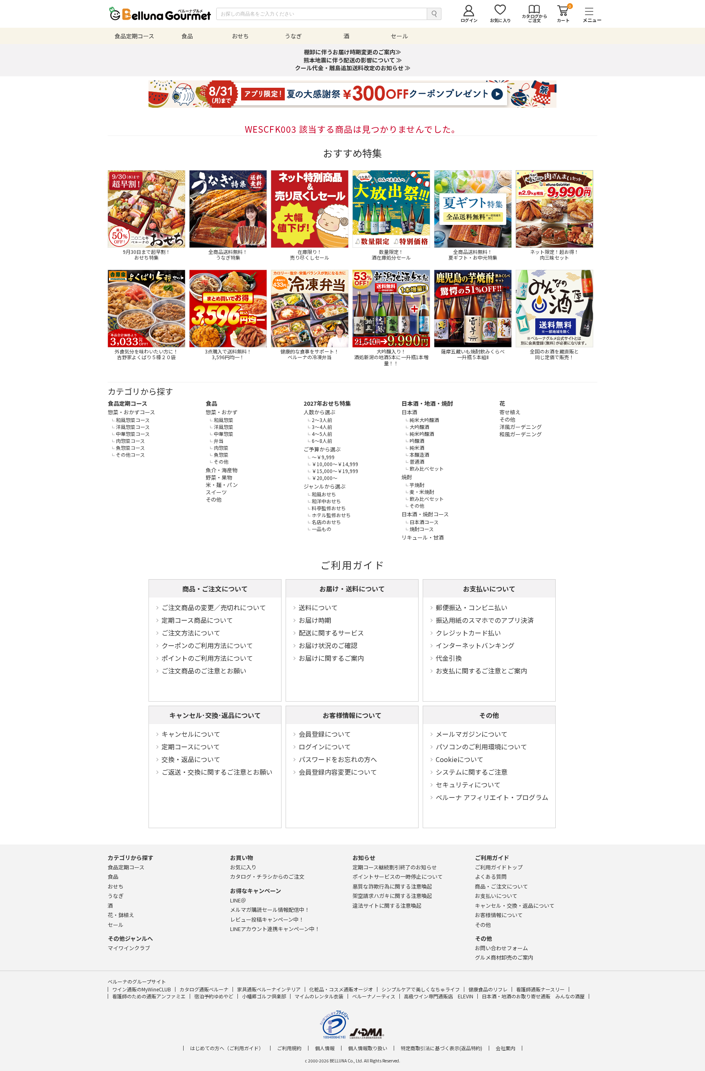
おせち (116, 886)
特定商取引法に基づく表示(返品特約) (441, 1048)
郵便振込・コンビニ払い (472, 607)
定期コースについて (191, 746)
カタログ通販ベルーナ (204, 989)
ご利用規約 (289, 1048)
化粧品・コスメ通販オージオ (341, 989)
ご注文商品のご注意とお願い (204, 670)
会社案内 (505, 1048)
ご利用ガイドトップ (499, 867)
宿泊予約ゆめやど (213, 996)
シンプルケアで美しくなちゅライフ (420, 989)
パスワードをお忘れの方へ (338, 759)
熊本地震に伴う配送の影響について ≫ (353, 60)
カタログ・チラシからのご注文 (267, 876)
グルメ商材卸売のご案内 (504, 957)
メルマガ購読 (270, 909)
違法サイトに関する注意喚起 (386, 905)
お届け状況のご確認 (328, 645)
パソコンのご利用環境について (481, 746)
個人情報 (325, 1048)
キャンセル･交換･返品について (215, 715)
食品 (211, 403)
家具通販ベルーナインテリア (269, 989)
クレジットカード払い (468, 633)
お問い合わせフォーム (501, 948)
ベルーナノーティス (373, 996)
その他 (489, 715)
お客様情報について (352, 715)
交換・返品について (191, 759)
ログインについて (325, 746)
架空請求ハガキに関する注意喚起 (392, 896)
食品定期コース (127, 403)
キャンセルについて (191, 734)
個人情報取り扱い (367, 1048)
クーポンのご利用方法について (207, 645)
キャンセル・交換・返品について (514, 905)
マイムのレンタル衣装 (319, 996)
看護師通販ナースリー (540, 989)
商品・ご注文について (215, 588)
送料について (318, 607)
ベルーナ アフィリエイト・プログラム (492, 797)
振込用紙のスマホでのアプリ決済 (485, 620)
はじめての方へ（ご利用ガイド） (227, 1048)
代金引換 (449, 658)
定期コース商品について (197, 620)
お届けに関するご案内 (331, 658)
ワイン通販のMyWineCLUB (141, 989)
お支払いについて (489, 588)
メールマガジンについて (472, 734)
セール (116, 925)
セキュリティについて (468, 784)
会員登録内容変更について (338, 772)
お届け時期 (315, 620)
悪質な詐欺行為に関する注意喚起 (392, 886)
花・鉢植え (121, 915)
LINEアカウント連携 (275, 929)
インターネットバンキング (475, 645)
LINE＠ (238, 900)
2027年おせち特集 (327, 403)
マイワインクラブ (129, 948)
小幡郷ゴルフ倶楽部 (264, 996)
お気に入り (243, 867)
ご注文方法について (191, 633)
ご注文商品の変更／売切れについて (214, 607)
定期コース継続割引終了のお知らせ (394, 867)
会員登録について (325, 734)
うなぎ (116, 896)
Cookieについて (459, 759)
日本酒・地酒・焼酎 (427, 403)
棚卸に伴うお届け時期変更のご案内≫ (352, 52)
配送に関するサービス (331, 633)
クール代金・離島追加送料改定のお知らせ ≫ (352, 68)
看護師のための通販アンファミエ (149, 996)
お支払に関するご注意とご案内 (481, 670)
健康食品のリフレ (488, 989)
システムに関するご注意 (472, 772)
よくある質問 (491, 876)
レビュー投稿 (267, 919)
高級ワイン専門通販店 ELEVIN (438, 996)
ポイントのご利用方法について (207, 658)
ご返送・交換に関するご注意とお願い (217, 772)
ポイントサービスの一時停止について (397, 876)
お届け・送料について (352, 588)
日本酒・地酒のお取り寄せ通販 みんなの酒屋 (533, 996)
